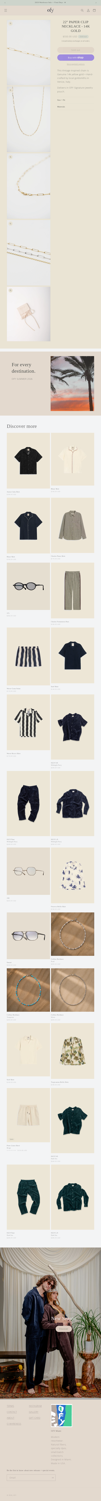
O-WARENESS (14, 1423)
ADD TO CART (28, 608)
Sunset (9, 962)
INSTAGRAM (35, 1405)
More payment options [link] (76, 64)
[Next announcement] (96, 2)
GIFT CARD (34, 1417)
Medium (34, 481)
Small (26, 481)
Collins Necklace (57, 960)
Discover (63, 1328)
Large (42, 481)
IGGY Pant (12, 840)
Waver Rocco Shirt (13, 753)
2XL (34, 486)
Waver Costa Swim (13, 688)
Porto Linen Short (13, 1147)
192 (8, 898)
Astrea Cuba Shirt (13, 492)
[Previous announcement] (5, 2)
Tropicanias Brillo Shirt (59, 1082)
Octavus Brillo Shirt (58, 906)
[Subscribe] (52, 1478)
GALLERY (34, 1411)
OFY (14, 1495)
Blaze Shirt (55, 489)
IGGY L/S (56, 840)
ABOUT (10, 1417)
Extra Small (17, 481)
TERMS (10, 1405)
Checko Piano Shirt (58, 556)
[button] (6, 10)
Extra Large (26, 486)
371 (8, 613)
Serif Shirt (55, 686)
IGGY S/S (56, 764)
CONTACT (12, 1411)
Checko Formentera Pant (60, 622)
